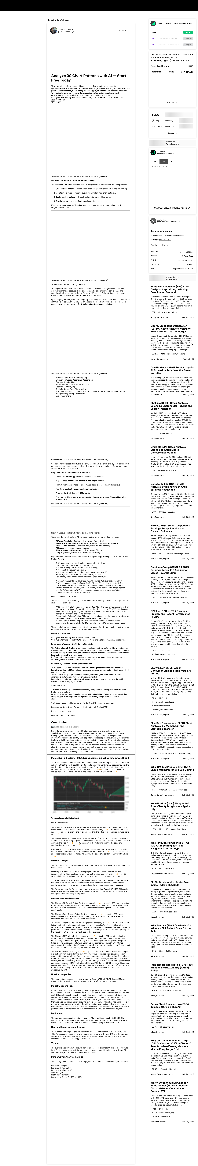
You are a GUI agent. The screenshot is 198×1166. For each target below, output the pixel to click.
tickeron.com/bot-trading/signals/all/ (85, 574)
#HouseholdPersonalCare (163, 702)
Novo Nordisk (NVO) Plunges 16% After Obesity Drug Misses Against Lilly (171, 806)
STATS (171, 72)
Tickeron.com (114, 97)
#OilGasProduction (167, 512)
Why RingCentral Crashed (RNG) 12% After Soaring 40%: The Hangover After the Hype (170, 845)
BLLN (154, 912)
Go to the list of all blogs (58, 20)
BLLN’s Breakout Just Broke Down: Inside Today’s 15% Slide (171, 883)
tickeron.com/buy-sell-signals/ (91, 552)
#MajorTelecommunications (173, 354)
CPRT (154, 650)
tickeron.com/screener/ (79, 548)
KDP (161, 698)
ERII (153, 312)
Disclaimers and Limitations (63, 711)
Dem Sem (155, 394)
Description (157, 126)
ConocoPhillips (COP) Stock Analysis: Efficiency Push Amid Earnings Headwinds (169, 487)
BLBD (154, 753)
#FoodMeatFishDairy (161, 1116)
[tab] (155, 161)
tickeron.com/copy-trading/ (81, 565)
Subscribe (172, 133)
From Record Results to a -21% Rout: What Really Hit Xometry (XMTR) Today (172, 967)
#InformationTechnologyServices (172, 790)
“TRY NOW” (56, 102)
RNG (154, 868)
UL (167, 698)
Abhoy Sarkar (156, 317)
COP (154, 512)
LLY (160, 829)
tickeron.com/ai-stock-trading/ (85, 567)
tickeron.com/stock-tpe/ (93, 541)
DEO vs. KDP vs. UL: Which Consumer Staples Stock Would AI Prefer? (171, 670)
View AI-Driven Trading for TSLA (172, 208)
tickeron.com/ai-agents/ (75, 570)
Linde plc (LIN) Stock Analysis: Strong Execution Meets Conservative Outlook (168, 449)
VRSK (161, 553)
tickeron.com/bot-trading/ (93, 563)
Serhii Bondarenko (66, 29)
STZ (161, 1109)
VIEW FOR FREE (172, 102)
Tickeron (55, 86)
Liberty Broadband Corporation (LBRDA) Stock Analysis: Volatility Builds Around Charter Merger (171, 328)
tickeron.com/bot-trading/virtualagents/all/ (88, 572)
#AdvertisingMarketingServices (173, 597)
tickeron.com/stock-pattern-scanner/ (94, 545)
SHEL (154, 433)
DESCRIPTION (157, 72)
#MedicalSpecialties (168, 912)
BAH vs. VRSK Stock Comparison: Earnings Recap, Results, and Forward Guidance (170, 528)
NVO (154, 829)
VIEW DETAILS (187, 72)
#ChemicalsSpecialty (167, 470)
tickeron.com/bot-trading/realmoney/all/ (89, 577)
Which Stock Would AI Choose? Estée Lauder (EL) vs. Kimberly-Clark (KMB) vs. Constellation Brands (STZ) (169, 1087)
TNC (154, 951)
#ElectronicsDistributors (170, 990)
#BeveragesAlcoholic (161, 706)
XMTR (154, 990)
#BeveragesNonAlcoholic (163, 709)
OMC (154, 597)
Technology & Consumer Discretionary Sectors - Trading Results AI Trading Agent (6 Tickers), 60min (172, 57)
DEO (154, 698)
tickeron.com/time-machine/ (97, 550)
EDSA (154, 1027)
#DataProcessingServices (178, 553)
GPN (162, 650)
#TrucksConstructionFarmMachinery (175, 753)
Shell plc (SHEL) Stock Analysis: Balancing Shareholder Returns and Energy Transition (171, 406)
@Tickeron (97, 703)
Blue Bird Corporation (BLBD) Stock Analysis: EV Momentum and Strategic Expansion (171, 726)
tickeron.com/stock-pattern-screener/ (103, 543)
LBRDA (155, 354)
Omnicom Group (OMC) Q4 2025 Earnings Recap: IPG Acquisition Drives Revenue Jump (170, 570)
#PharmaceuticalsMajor (176, 829)
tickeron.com (89, 614)
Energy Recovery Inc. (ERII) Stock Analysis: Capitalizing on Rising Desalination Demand (170, 289)
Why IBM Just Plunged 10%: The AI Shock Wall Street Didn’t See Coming (172, 768)
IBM (153, 790)
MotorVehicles (165, 240)
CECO (154, 1069)
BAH (154, 553)
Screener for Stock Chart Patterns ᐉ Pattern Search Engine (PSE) (79, 176)
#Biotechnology (167, 1027)
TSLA (67, 715)
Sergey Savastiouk (159, 795)
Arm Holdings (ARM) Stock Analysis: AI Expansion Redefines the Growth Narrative (172, 370)
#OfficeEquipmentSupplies (163, 654)
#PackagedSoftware (168, 868)
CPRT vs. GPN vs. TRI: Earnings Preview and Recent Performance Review (170, 614)
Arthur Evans (156, 559)
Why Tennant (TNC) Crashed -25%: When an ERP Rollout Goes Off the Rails (171, 928)
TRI (168, 650)
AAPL (72, 715)
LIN (153, 470)
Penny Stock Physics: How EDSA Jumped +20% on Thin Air (170, 1005)
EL (167, 1109)
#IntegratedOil (166, 433)
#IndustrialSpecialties (167, 312)
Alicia (153, 917)
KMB (154, 1109)
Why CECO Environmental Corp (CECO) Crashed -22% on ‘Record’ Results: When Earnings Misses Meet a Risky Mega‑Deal (171, 1045)
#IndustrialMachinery (168, 951)
